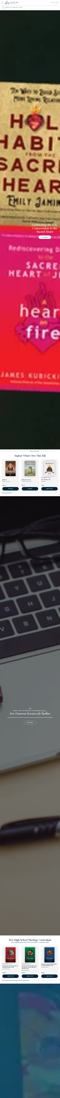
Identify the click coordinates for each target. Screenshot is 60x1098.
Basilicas (4, 480)
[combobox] (30, 7)
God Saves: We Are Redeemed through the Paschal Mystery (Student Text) (29, 967)
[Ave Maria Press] (12, 2)
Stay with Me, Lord (45, 479)
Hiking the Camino (26, 480)
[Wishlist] (52, 3)
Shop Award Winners (44, 239)
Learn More (30, 722)
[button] (2, 2)
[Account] (55, 3)
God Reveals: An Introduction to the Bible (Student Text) (10, 966)
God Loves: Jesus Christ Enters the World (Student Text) (49, 964)
